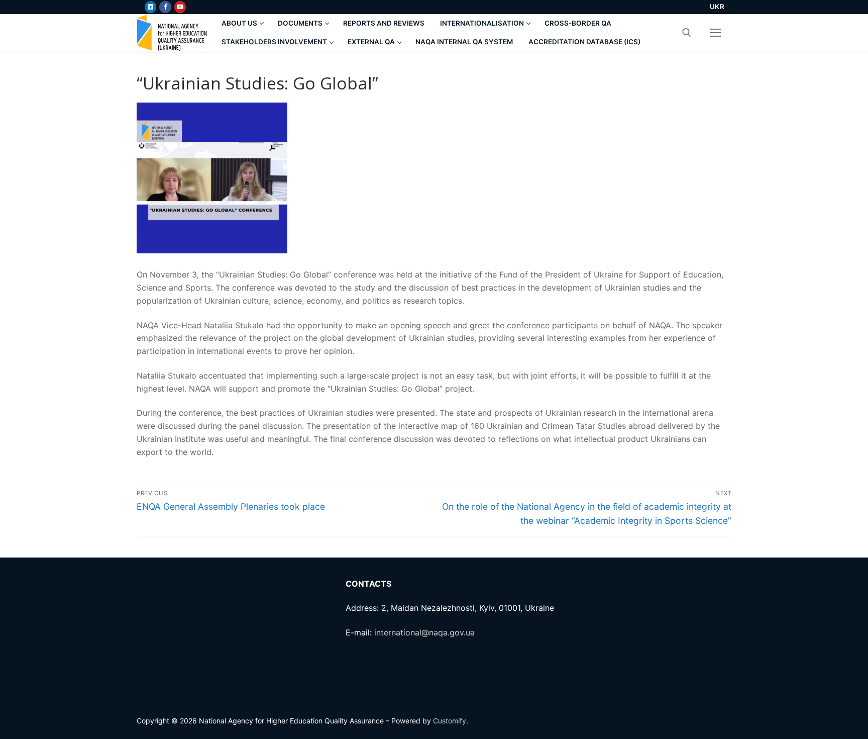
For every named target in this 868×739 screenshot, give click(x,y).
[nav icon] (715, 32)
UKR (717, 7)
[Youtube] (180, 7)
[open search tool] (686, 32)
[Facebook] (165, 7)
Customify (449, 720)
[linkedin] (150, 7)
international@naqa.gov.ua (424, 632)
